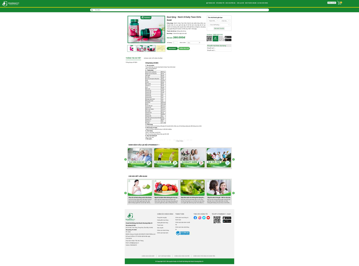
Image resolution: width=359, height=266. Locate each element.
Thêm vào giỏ (184, 48)
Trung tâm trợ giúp (162, 217)
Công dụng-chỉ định (131, 62)
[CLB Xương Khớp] (166, 158)
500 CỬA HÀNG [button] (263, 3)
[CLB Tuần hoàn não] (140, 158)
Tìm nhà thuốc (219, 28)
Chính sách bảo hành (162, 233)
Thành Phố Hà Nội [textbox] (212, 21)
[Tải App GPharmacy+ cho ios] (228, 37)
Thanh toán (160, 225)
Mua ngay (172, 48)
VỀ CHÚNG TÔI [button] (220, 3)
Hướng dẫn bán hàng (162, 222)
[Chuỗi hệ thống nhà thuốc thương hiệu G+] (9, 3)
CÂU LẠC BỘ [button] (240, 3)
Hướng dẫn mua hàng (162, 220)
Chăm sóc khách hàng (163, 230)
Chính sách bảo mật (148, 256)
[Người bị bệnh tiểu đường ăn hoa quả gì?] (166, 188)
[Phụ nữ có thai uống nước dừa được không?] (140, 188)
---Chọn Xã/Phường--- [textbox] (214, 24)
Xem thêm (180, 141)
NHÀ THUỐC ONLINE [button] (250, 3)
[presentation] (125, 159)
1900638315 (133, 245)
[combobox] (213, 20)
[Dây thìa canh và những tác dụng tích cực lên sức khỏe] (192, 188)
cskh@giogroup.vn (134, 242)
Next (164, 45)
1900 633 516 (218, 35)
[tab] (133, 58)
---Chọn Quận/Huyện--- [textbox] (224, 21)
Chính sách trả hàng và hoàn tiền (204, 256)
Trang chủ (211, 3)
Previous (162, 45)
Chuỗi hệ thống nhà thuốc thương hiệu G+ (191, 261)
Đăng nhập (332, 3)
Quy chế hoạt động (164, 256)
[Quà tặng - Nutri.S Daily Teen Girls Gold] (146, 29)
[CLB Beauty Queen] (192, 158)
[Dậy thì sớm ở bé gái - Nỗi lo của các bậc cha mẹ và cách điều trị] (219, 188)
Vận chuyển (160, 227)
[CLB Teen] (219, 158)
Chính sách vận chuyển (181, 256)
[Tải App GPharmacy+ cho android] (228, 40)
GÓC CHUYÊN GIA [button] (230, 3)
